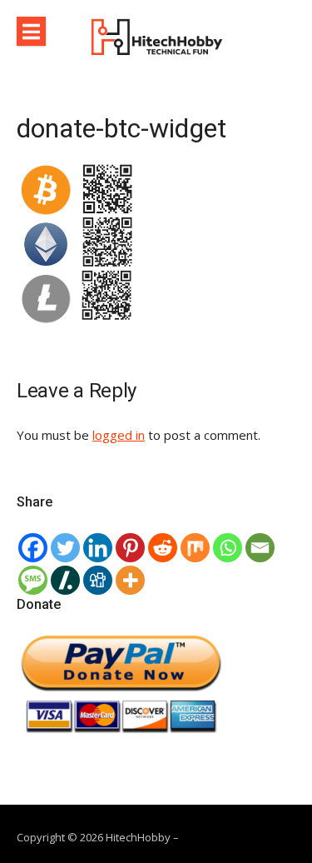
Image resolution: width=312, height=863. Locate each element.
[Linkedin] (97, 547)
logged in (118, 435)
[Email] (260, 547)
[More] (130, 580)
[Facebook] (32, 547)
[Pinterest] (130, 547)
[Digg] (97, 580)
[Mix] (195, 547)
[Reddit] (162, 547)
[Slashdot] (65, 580)
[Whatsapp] (227, 547)
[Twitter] (65, 547)
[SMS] (32, 580)
